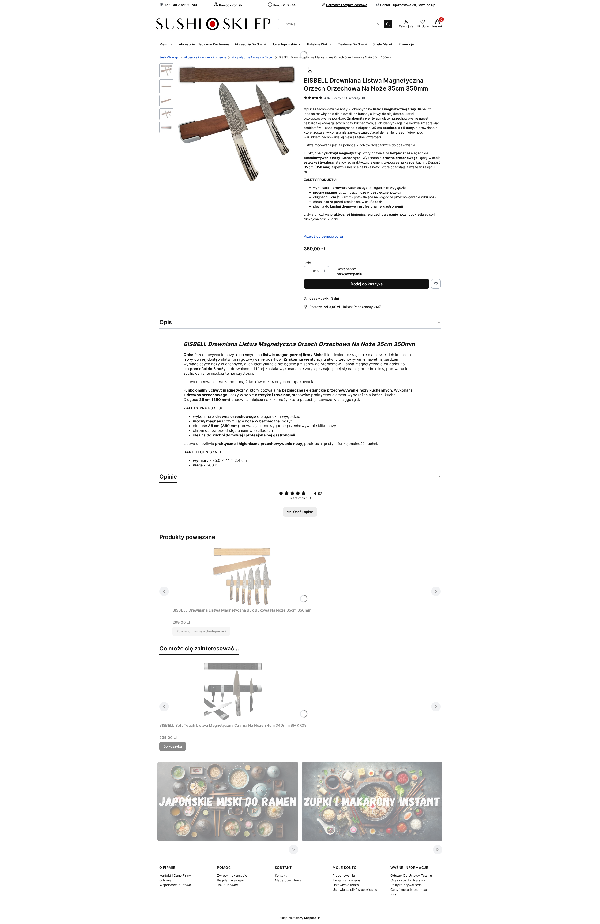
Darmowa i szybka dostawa (346, 5)
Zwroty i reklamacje (232, 875)
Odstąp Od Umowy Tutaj (409, 875)
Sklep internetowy (298, 918)
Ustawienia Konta (346, 885)
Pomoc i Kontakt (231, 5)
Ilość (307, 263)
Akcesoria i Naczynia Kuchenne (205, 57)
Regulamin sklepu (230, 880)
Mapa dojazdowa (288, 880)
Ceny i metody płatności (409, 889)
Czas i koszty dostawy (407, 880)
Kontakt (281, 875)
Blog (393, 894)
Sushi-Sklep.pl (169, 57)
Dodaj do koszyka (367, 284)
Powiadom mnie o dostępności (201, 631)
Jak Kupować (227, 885)
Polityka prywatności (406, 885)
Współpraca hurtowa (175, 885)
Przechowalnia (344, 875)
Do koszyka (172, 746)
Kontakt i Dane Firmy (175, 875)
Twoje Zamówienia (347, 880)
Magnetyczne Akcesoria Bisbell (252, 57)
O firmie (165, 880)
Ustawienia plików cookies (353, 889)
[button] (388, 24)
